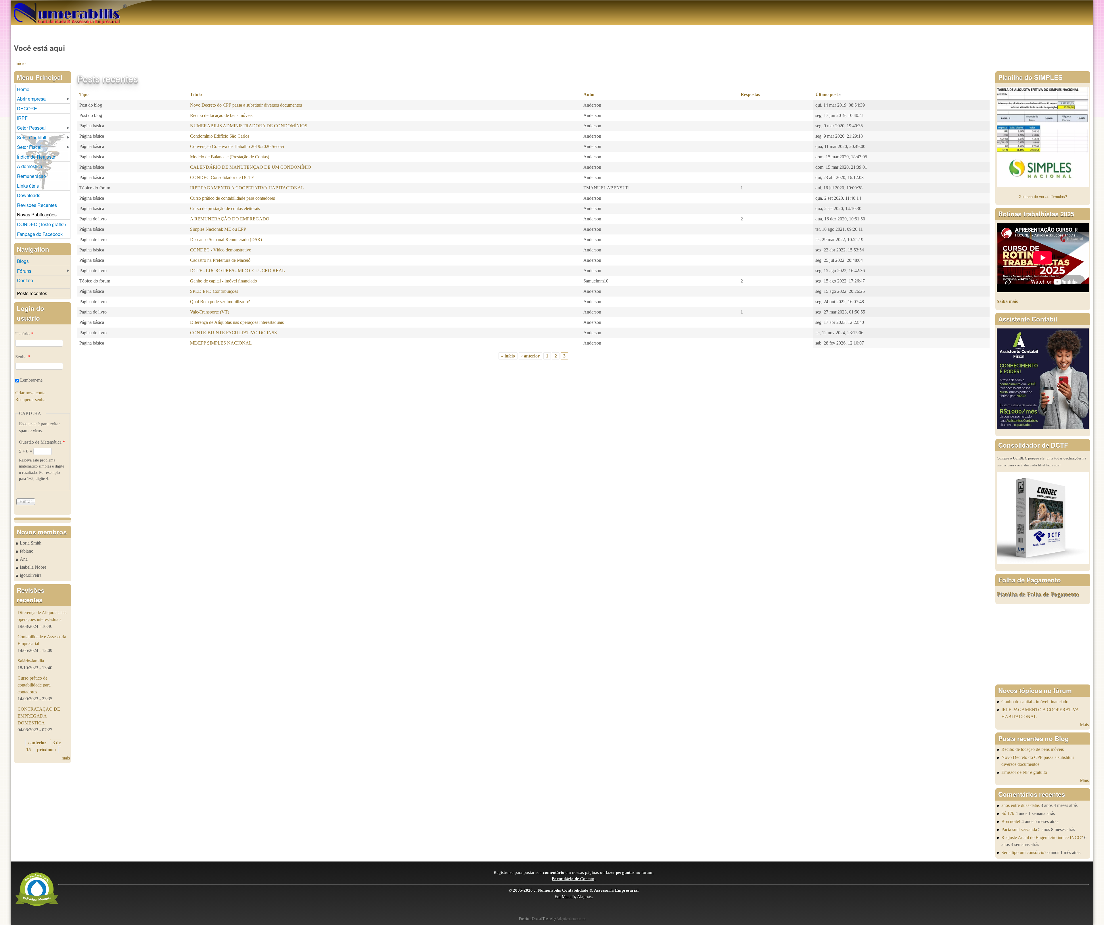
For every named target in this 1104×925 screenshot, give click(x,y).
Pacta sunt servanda (1019, 829)
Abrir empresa (31, 98)
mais (66, 757)
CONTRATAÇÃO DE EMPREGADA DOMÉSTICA (39, 716)
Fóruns (24, 271)
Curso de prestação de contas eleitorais (225, 208)
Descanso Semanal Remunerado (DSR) (226, 239)
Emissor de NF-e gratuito (1024, 772)
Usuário (24, 333)
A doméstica (29, 166)
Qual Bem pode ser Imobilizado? (220, 301)
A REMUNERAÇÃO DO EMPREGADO (229, 218)
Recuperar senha (30, 399)
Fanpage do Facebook (40, 234)
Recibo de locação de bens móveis (221, 115)
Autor (589, 94)
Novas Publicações (37, 214)
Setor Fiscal (29, 147)
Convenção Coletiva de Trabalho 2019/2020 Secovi (237, 146)
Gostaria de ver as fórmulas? (1043, 197)
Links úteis (28, 185)
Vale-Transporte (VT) (209, 311)
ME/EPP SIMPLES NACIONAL (221, 343)
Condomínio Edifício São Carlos (219, 136)
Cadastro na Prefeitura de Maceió (220, 260)
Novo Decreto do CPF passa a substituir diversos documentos (246, 105)
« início (508, 355)
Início (20, 63)
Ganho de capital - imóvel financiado (223, 280)
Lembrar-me (31, 380)
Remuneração (31, 176)
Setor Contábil (31, 137)
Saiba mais (1007, 301)
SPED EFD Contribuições (214, 291)
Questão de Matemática (42, 442)
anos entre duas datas (1020, 805)
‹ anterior (530, 355)
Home (23, 89)
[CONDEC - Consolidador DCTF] (1043, 562)
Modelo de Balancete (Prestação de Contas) (229, 156)
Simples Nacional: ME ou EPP (218, 229)
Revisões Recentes (37, 205)
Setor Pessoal (31, 127)
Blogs (23, 261)
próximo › (46, 749)
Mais (1084, 724)
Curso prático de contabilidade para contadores (232, 198)
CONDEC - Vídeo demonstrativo (220, 249)
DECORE (27, 108)
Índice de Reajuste (36, 156)
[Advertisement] (1043, 644)
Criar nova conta (30, 392)
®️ (125, 5)
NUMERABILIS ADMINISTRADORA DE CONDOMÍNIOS (248, 125)
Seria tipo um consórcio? (1023, 852)
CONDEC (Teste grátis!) (41, 224)
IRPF (22, 118)
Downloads (28, 195)
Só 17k (1007, 813)
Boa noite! (1010, 821)
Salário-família (31, 660)
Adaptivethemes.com (571, 919)
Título (196, 94)
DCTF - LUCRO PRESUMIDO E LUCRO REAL (237, 270)
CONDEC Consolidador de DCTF (222, 177)
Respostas (750, 94)
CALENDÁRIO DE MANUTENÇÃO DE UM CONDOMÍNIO (250, 167)
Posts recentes (32, 293)
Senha (22, 356)
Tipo (84, 94)
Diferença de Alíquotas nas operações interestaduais (237, 322)
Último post (826, 94)
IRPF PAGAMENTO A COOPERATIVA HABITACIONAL (247, 187)
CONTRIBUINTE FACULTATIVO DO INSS (233, 332)
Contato (25, 280)
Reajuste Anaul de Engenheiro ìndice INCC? (1042, 837)
